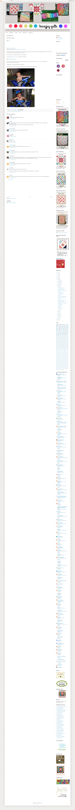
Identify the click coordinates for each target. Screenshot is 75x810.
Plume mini (58, 718)
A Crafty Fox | (59, 404)
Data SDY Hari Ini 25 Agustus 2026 (61, 374)
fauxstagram (64, 359)
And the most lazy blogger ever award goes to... (62, 517)
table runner (59, 369)
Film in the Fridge (59, 471)
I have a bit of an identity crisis (62, 300)
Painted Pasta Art (59, 578)
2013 (58, 274)
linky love (58, 344)
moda (63, 333)
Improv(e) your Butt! (60, 292)
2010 (58, 278)
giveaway (62, 327)
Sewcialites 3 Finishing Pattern (61, 388)
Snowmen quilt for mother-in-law (61, 709)
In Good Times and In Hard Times (61, 523)
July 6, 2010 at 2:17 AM (12, 125)
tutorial (57, 330)
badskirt (58, 503)
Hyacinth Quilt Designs (60, 436)
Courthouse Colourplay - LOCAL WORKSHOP (61, 482)
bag (62, 339)
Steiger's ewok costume (60, 712)
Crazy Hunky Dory (59, 726)
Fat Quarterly (59, 657)
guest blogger (66, 361)
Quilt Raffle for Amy (60, 597)
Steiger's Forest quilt (59, 732)
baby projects (61, 347)
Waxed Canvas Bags (60, 537)
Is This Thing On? (59, 628)
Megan (10, 139)
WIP (57, 324)
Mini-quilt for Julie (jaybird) (60, 736)
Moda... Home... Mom (60, 567)
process (66, 349)
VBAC (67, 346)
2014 (58, 273)
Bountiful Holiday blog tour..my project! (61, 513)
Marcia (10, 167)
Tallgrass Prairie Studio (60, 439)
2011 (58, 277)
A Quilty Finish (59, 631)
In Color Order (59, 394)
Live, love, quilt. (59, 500)
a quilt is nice (59, 477)
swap (65, 333)
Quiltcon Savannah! (59, 526)
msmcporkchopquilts (60, 659)
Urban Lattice (62, 335)
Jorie (10, 116)
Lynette (16, 49)
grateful (60, 349)
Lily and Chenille (59, 714)
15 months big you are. (61, 301)
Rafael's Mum (11, 128)
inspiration (60, 334)
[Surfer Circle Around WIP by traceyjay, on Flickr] (11, 59)
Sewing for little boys (60, 289)
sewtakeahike (59, 564)
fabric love (60, 325)
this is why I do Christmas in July (62, 296)
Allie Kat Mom (59, 646)
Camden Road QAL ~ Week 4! (61, 437)
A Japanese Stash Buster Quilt (61, 465)
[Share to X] (20, 109)
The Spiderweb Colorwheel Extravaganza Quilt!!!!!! (60, 601)
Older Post (51, 196)
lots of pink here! (59, 610)
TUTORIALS (59, 562)
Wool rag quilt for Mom (60, 707)
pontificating (58, 366)
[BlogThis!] (19, 109)
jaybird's (39, 61)
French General (65, 345)
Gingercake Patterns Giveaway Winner (62, 611)
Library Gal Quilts (60, 522)
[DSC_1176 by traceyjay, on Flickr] (21, 86)
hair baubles (58, 362)
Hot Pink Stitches (59, 649)
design (66, 334)
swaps (56, 369)
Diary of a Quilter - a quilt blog (61, 381)
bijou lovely (59, 529)
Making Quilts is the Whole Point (61, 405)
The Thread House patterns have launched (61, 541)
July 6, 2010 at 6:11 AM (12, 136)
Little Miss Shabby (60, 384)
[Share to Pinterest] (22, 109)
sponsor (60, 368)
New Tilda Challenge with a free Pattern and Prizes (62, 458)
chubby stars (65, 331)
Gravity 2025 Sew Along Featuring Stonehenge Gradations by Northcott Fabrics (62, 423)
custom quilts (59, 343)
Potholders (58, 647)
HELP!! (58, 634)
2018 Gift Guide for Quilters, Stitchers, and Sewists (62, 493)
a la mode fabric (59, 574)
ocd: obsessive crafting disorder (61, 580)
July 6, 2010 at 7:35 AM (12, 147)
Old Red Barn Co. (59, 453)
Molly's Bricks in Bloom (60, 731)
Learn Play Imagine (60, 577)
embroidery (67, 343)
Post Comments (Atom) (13, 198)
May (58, 311)
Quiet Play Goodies (59, 544)
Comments (58, 103)
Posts (58, 101)
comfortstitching (59, 429)
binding (66, 355)
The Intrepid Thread (60, 456)
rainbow (57, 350)
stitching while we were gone (61, 297)
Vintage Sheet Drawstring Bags (61, 395)
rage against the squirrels (60, 367)
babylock (64, 355)
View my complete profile (59, 38)
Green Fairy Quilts (59, 398)
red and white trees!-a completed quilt (62, 489)
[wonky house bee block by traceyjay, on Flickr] (11, 48)
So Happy (58, 616)
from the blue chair (60, 536)
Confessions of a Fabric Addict (61, 426)
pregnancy (57, 335)
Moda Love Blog (59, 594)
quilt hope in (62, 337)
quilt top (66, 337)
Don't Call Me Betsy (60, 515)
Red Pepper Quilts (59, 464)
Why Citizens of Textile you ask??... (62, 575)
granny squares (63, 361)
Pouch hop (58, 637)
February (59, 315)
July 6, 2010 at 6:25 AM (12, 142)
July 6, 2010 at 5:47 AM (12, 131)
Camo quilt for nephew (60, 708)
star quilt (65, 350)
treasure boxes (66, 335)
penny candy (66, 336)
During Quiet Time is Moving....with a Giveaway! (62, 624)
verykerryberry (59, 446)
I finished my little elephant (61, 287)
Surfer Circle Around (60, 716)
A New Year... (59, 568)
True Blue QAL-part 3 (60, 411)
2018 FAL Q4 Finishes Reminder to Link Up (61, 486)
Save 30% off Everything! (60, 614)
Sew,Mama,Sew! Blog (60, 492)
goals (65, 348)
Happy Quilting (59, 390)
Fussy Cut (58, 607)
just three (61, 330)
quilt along (62, 328)
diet (58, 359)
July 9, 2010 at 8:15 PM (12, 177)
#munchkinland (65, 351)
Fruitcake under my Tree (60, 721)
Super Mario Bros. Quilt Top (61, 617)
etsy (67, 347)
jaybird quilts (59, 421)
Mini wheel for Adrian (60, 735)
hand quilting (61, 362)
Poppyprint (59, 480)
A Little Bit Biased (59, 407)
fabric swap (61, 359)
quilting (65, 366)
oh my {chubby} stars (61, 293)
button (60, 357)
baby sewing (60, 355)
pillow (65, 344)
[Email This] (18, 109)
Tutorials (16, 32)
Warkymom (59, 554)
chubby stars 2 (60, 358)
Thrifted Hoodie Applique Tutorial (61, 385)
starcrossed (63, 368)
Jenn (10, 175)
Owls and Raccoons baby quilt (61, 733)
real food (65, 367)
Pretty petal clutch (59, 722)
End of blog (58, 430)
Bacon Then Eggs (59, 587)
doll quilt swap (59, 333)
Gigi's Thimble (11, 162)
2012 (58, 276)
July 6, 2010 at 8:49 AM (12, 159)
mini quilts (63, 336)
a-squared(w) (59, 561)
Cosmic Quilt (58, 336)
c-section (63, 357)
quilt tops (62, 366)
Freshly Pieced (59, 550)
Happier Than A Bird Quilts (61, 656)
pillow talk (61, 329)
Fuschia (10, 134)
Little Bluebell (59, 571)
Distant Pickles (59, 596)
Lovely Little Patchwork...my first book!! (61, 558)
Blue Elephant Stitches (60, 450)
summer (66, 368)
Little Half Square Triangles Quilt (61, 478)
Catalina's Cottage (60, 519)
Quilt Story (58, 511)
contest (64, 358)
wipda (62, 369)
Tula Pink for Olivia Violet (60, 715)
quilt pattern (59, 331)
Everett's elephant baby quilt (60, 717)
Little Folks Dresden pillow (60, 724)
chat (56, 343)
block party (57, 356)
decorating (63, 332)
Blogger (41, 802)
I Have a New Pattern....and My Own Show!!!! (62, 534)
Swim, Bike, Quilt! (59, 460)
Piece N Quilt (59, 432)
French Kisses (59, 339)
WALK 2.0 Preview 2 (60, 440)
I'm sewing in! (60, 295)
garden (62, 348)
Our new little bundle (60, 644)
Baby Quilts (25, 32)
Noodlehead (59, 401)
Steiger (62, 326)
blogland (67, 356)
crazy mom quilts (59, 488)
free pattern (58, 348)
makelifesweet (59, 593)
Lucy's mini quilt (59, 737)
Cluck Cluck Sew (59, 474)
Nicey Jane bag (59, 734)
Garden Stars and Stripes (60, 725)
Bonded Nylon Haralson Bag (61, 402)
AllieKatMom (11, 150)
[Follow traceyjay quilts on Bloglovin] (61, 55)
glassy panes (59, 361)
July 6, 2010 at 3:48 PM (12, 164)
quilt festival (58, 337)
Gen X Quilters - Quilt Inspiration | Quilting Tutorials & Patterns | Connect (62, 507)
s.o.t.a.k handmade (60, 443)
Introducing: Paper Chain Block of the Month (62, 462)
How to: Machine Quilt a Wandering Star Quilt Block (62, 434)
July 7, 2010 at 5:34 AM (12, 172)
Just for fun (59, 306)
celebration (66, 357)
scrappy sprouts (63, 338)
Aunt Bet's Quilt (59, 451)
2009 (58, 318)
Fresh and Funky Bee (23, 49)
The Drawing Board (60, 526)
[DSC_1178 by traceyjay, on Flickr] (21, 107)
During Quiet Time (60, 623)
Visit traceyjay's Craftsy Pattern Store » (62, 232)
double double (59, 504)
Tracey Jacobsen (12, 109)
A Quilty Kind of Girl (60, 643)
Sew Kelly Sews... (59, 627)
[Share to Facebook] (21, 109)
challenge (57, 358)
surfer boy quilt (15, 56)
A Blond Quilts (59, 633)
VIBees (66, 342)
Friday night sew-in (58, 346)
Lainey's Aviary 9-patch (60, 728)
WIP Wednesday (59, 650)
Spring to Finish (64, 346)
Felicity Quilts (59, 484)
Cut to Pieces (59, 414)
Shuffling (58, 475)
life (64, 325)
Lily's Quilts (59, 539)
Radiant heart (59, 604)
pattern (67, 332)
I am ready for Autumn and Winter (61, 520)
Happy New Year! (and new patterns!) (62, 565)
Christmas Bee (58, 332)
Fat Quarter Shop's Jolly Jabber (61, 387)
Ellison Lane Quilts (60, 630)
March (59, 314)
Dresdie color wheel (59, 723)
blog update (63, 356)
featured (67, 359)
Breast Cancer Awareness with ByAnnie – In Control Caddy (62, 415)
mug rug (63, 349)
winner (67, 338)
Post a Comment (10, 179)
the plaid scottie (59, 620)
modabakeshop (66, 330)
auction (57, 355)
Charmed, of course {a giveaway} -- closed (62, 303)
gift (56, 361)
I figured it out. (60, 307)
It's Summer (58, 468)
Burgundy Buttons (60, 613)
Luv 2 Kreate (59, 662)
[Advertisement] (30, 188)
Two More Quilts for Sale (60, 454)
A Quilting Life (59, 377)
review (60, 338)
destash (63, 343)
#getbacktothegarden (58, 351)
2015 (58, 272)
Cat (9, 121)
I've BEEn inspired (60, 304)
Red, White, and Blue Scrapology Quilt (62, 408)
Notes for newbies (62, 342)
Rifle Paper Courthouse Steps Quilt (61, 530)
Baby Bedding (59, 653)
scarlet (63, 334)
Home (7, 32)
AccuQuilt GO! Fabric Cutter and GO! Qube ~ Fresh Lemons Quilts (62, 497)
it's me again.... (59, 581)
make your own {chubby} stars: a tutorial (62, 291)
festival (61, 360)
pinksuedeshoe (59, 640)
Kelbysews (58, 532)
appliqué (58, 347)
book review (57, 357)
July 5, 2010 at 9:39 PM (12, 118)
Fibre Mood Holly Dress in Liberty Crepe (61, 447)
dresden (65, 347)
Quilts (20, 32)
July (58, 286)
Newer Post (8, 196)
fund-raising (64, 360)
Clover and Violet (59, 667)
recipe (57, 338)
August (59, 285)
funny (66, 360)
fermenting (58, 360)
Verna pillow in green (60, 727)
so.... (58, 584)
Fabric (66, 329)
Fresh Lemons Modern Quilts (61, 496)
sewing (59, 345)
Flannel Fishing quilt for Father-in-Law (62, 706)
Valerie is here (59, 591)
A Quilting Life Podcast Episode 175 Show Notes (62, 378)
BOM (62, 345)
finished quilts (65, 324)
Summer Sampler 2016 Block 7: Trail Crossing (62, 551)
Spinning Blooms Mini (60, 547)
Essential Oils (30, 32)
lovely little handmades (60, 557)
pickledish (62, 344)
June (58, 310)
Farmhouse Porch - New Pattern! (61, 509)
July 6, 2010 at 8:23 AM (12, 153)
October (59, 282)
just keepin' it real (60, 308)
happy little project (66, 362)
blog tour (60, 356)
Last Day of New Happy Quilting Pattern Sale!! (61, 392)
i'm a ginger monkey (60, 583)
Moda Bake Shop (59, 664)
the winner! (59, 298)
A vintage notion (59, 590)
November (59, 281)
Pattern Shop (11, 32)
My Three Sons (59, 418)
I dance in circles (59, 713)
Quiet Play (58, 543)
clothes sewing (65, 339)
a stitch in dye (59, 665)
